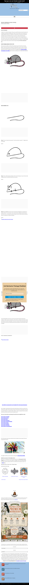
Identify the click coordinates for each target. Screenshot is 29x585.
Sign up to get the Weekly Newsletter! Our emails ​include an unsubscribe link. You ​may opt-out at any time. (14, 300)
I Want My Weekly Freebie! (14, 297)
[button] (15, 286)
